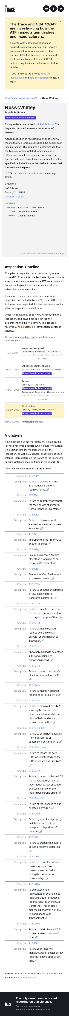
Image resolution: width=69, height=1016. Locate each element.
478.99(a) (34, 549)
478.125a (34, 837)
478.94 (32, 534)
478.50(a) (34, 515)
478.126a (34, 856)
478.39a (33, 495)
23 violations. (46, 124)
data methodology (40, 77)
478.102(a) (35, 584)
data (15, 173)
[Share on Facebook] (53, 8)
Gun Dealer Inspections (18, 98)
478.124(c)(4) (36, 771)
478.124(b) (35, 685)
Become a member (26, 1006)
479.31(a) (34, 943)
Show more (42, 359)
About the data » (27, 977)
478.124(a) (35, 666)
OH (15, 192)
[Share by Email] (46, 8)
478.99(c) (34, 569)
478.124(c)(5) (36, 798)
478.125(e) (35, 814)
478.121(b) (35, 623)
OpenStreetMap (40, 253)
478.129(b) (35, 924)
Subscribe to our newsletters (32, 1009)
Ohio (36, 98)
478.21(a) (34, 476)
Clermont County (14, 196)
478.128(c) (35, 884)
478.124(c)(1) (36, 700)
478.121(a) (35, 603)
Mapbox (27, 253)
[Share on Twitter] (61, 8)
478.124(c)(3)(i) (37, 728)
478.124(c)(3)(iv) (38, 747)
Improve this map (55, 253)
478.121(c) (35, 646)
